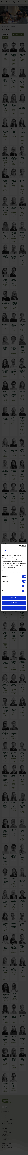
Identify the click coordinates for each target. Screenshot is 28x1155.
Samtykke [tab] (5, 550)
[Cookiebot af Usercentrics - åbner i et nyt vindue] (19, 546)
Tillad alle (14, 597)
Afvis (14, 607)
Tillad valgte (14, 602)
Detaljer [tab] (14, 550)
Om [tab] (23, 550)
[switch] (24, 581)
